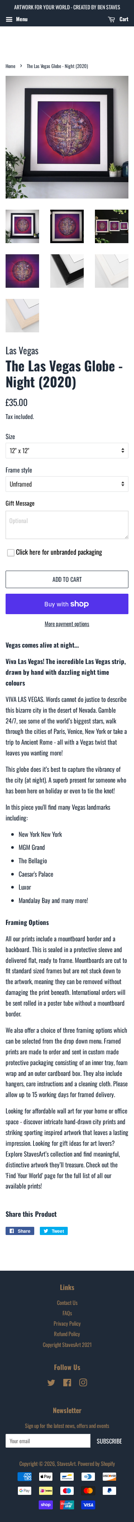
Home (10, 66)
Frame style (19, 469)
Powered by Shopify (96, 1463)
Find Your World (24, 1175)
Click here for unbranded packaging (59, 552)
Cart (123, 19)
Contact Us (67, 1302)
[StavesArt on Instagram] (83, 1383)
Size (10, 436)
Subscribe (109, 1440)
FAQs (67, 1313)
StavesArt (66, 1463)
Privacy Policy (67, 1323)
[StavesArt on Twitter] (51, 1383)
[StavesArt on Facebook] (67, 1383)
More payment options (67, 623)
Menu (21, 19)
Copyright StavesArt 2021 (67, 1344)
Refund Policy (67, 1334)
